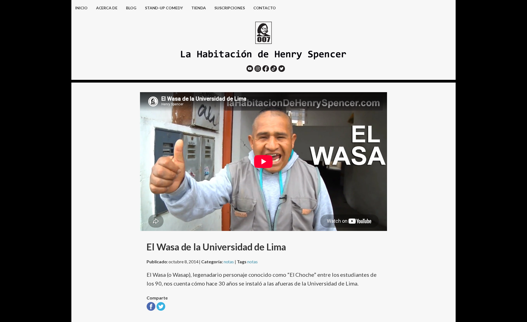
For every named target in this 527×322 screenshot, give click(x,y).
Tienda (198, 7)
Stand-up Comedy (164, 7)
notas (229, 261)
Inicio (81, 7)
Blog (131, 7)
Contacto (264, 7)
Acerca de (106, 7)
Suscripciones (229, 7)
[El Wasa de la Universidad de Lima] (151, 308)
